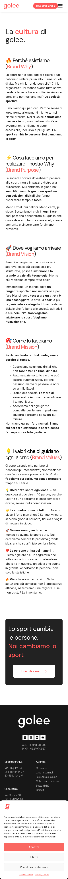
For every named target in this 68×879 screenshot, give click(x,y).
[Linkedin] (37, 737)
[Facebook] (25, 737)
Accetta (34, 847)
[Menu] (60, 6)
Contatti (40, 790)
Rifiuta (34, 857)
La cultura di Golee (46, 776)
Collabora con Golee (47, 781)
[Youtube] (43, 737)
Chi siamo (41, 768)
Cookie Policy (26, 874)
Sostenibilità (42, 785)
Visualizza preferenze (34, 867)
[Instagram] (31, 737)
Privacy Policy (42, 874)
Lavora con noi (44, 772)
